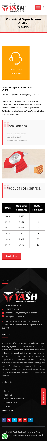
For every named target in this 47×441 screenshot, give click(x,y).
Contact (8, 406)
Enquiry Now (43, 396)
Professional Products (14, 398)
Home (6, 391)
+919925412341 (13, 309)
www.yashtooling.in (15, 316)
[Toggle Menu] (38, 7)
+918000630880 (13, 305)
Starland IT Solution (36, 435)
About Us (8, 395)
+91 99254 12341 (15, 70)
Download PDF (10, 402)
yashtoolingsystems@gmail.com (21, 313)
